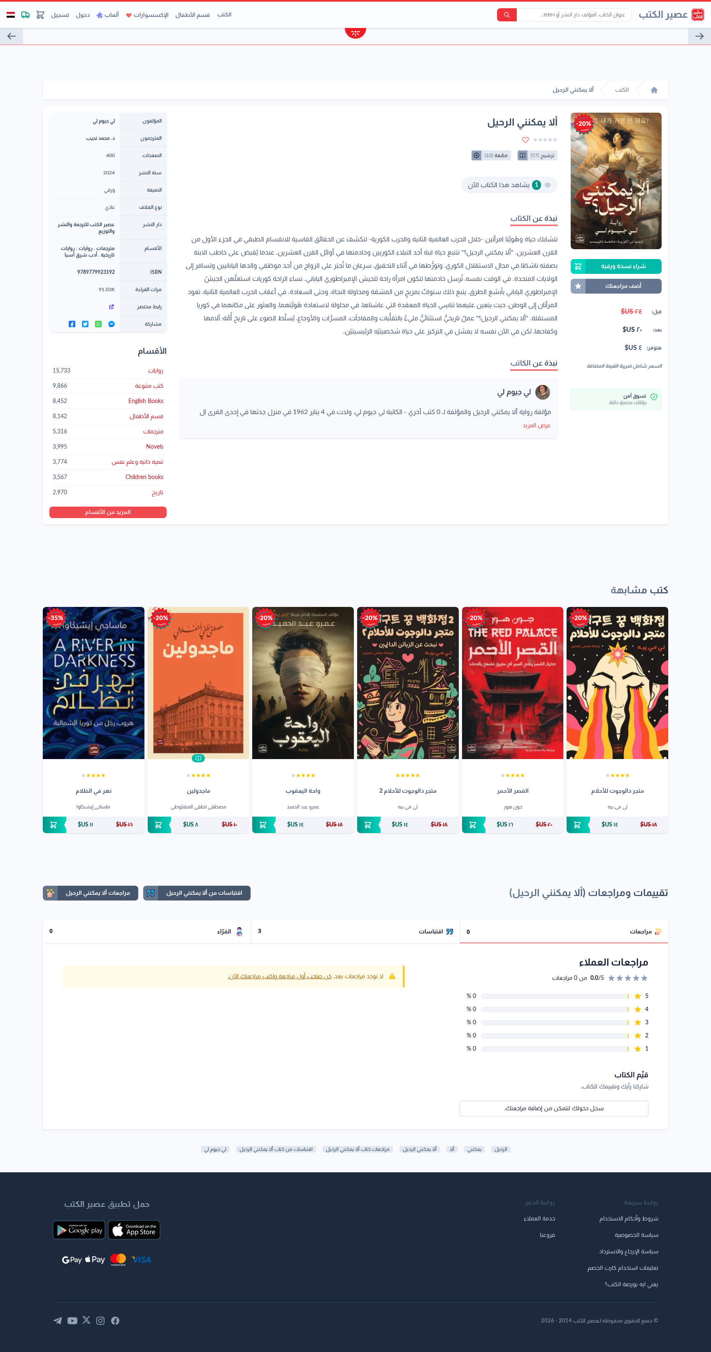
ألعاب (112, 15)
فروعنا (547, 1235)
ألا (452, 1149)
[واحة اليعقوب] (303, 683)
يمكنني (474, 1149)
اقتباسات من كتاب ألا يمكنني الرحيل (276, 1149)
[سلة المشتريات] (40, 15)
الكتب (224, 15)
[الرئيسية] (654, 90)
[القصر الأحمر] (513, 683)
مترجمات (105, 248)
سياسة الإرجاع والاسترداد (628, 1252)
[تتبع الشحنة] (25, 15)
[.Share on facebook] (72, 324)
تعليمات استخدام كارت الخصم (623, 1268)
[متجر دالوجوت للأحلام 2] (408, 683)
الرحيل (501, 1149)
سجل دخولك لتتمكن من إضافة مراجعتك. (554, 1108)
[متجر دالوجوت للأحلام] (617, 683)
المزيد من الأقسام (108, 512)
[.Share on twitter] (85, 324)
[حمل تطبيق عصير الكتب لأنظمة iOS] (134, 1230)
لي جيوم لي (514, 392)
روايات (86, 248)
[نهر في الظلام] (93, 683)
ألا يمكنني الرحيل (420, 1149)
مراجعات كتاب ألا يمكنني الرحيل (358, 1149)
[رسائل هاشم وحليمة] (699, 36)
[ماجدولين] (198, 683)
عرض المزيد (537, 425)
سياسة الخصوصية (636, 1235)
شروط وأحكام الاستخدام (628, 1219)
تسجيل (60, 15)
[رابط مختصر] (84, 306)
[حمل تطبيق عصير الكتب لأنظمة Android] (79, 1230)
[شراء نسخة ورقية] (617, 825)
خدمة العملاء (539, 1219)
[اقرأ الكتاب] (198, 758)
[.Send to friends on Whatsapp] (98, 324)
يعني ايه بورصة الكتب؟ (631, 1284)
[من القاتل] (11, 36)
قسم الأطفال (192, 15)
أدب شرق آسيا (81, 254)
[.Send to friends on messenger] (111, 324)
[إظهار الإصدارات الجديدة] (355, 34)
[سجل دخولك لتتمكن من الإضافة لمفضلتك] (525, 140)
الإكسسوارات (151, 15)
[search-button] (507, 14)
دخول (83, 15)
